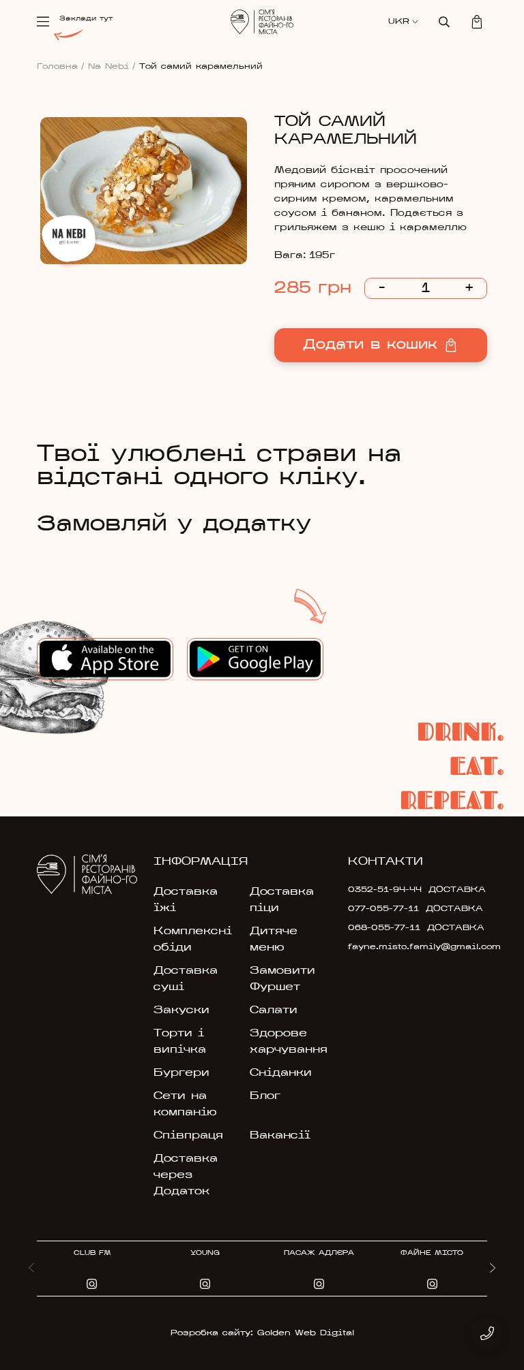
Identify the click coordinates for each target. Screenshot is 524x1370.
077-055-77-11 (383, 909)
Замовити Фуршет (282, 979)
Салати (273, 1010)
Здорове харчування (289, 1041)
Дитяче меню (273, 939)
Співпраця (188, 1135)
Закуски (181, 1010)
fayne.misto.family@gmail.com (392, 947)
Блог (265, 1096)
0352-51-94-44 (385, 890)
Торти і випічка (180, 1041)
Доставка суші (186, 979)
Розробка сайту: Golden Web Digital (262, 1333)
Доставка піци (282, 900)
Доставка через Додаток (186, 1175)
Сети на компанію (185, 1104)
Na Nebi (112, 67)
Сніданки (281, 1073)
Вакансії (280, 1135)
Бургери (181, 1073)
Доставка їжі (186, 900)
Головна (61, 67)
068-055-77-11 (384, 928)
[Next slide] (493, 1269)
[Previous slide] (31, 1269)
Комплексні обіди (193, 939)
